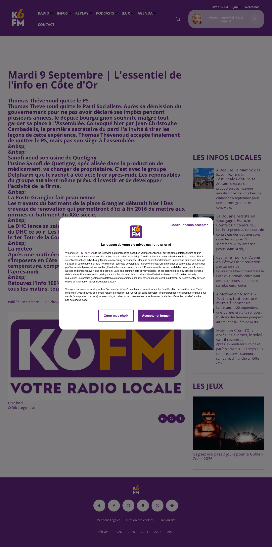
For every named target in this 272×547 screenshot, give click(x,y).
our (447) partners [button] (84, 252)
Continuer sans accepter (189, 224)
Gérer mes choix (116, 315)
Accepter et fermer (156, 315)
